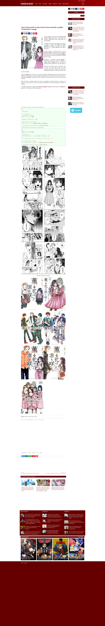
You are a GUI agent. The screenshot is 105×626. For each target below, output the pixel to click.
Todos (41, 452)
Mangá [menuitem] (50, 3)
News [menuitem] (40, 3)
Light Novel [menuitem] (55, 3)
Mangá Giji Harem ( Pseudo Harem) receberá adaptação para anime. (78, 23)
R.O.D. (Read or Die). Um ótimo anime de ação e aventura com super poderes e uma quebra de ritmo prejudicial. (78, 29)
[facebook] (82, 1)
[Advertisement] (43, 18)
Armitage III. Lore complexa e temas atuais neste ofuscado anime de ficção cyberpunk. (33, 527)
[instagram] (80, 1)
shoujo (37, 452)
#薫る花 (34, 123)
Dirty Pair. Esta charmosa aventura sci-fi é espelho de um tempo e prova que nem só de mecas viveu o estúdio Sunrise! (32, 533)
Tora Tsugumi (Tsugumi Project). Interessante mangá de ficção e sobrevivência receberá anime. (53, 531)
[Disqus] (43, 436)
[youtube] (83, 1)
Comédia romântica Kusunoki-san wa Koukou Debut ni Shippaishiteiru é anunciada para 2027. (54, 526)
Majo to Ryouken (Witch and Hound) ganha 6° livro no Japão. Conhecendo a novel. (76, 532)
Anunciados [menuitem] (45, 3)
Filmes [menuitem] (60, 3)
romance (33, 452)
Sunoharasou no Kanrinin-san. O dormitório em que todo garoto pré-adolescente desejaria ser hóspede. (78, 41)
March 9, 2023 (43, 144)
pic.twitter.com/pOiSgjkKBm (42, 123)
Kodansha (26, 416)
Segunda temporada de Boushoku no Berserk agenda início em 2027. (78, 35)
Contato (24, 1)
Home (21, 1)
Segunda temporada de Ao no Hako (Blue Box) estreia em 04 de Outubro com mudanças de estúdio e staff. (57, 488)
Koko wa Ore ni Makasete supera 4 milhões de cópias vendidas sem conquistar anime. (75, 527)
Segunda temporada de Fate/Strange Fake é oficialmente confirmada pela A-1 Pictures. (54, 521)
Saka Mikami (63, 43)
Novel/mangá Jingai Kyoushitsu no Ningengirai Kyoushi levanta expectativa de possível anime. (76, 522)
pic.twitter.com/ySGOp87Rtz (47, 142)
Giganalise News (28, 7)
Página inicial (23, 7)
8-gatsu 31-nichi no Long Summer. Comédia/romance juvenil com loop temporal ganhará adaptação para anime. (27, 489)
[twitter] (79, 1)
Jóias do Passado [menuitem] (66, 3)
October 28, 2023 (43, 125)
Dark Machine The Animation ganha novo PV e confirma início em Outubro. (78, 103)
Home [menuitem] (36, 3)
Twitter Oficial (32, 416)
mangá (29, 452)
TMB (36, 416)
